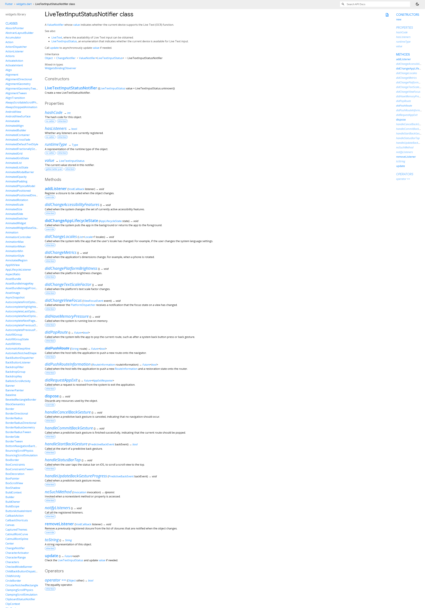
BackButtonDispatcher (19, 358)
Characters (12, 562)
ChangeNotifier (66, 58)
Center (9, 543)
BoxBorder (12, 460)
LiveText (56, 37)
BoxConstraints (15, 465)
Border (9, 409)
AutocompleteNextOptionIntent (25, 316)
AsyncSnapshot (15, 297)
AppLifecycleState (111, 221)
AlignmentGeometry (18, 84)
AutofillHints (13, 344)
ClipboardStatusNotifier (20, 599)
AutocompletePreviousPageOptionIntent (30, 330)
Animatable (12, 121)
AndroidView (13, 112)
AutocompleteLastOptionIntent (24, 311)
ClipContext (12, 604)
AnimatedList (13, 163)
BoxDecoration (14, 474)
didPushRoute (57, 348)
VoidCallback (76, 189)
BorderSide (12, 437)
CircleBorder (13, 581)
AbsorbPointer (14, 28)
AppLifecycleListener (18, 270)
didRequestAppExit (61, 380)
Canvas (9, 525)
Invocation (79, 492)
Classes (11, 24)
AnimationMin (14, 251)
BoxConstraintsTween (19, 469)
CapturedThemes (16, 530)
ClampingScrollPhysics (19, 590)
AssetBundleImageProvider (22, 288)
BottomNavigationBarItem (22, 446)
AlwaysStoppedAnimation (21, 107)
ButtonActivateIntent (18, 511)
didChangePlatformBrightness (71, 268)
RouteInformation (103, 364)
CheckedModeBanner (18, 567)
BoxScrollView (14, 483)
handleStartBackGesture (66, 444)
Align (8, 70)
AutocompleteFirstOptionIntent (25, 302)
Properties (404, 28)
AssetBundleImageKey (19, 284)
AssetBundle (13, 279)
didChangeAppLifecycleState (71, 220)
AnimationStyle (14, 256)
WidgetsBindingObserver (60, 68)
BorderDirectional (16, 414)
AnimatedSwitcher (16, 219)
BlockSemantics (15, 404)
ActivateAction (14, 61)
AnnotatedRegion (16, 260)
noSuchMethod (58, 491)
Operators (404, 174)
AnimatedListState (16, 167)
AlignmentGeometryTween (22, 89)
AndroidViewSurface (18, 116)
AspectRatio (12, 274)
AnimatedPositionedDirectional (24, 195)
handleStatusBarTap (63, 459)
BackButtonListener (18, 362)
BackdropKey (13, 376)
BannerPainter (14, 390)
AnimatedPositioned (18, 191)
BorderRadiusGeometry (20, 427)
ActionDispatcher (16, 47)
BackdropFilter (14, 367)
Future (78, 332)
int (69, 113)
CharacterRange (15, 557)
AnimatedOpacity (16, 177)
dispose (52, 396)
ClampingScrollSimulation (21, 595)
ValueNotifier (55, 25)
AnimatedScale (14, 205)
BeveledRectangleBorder (20, 400)
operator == (55, 580)
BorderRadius (14, 418)
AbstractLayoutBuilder (19, 33)
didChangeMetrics (60, 252)
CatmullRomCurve (16, 534)
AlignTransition (15, 98)
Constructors (407, 15)
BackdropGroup (15, 372)
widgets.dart (24, 4)
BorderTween (14, 441)
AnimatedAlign (14, 126)
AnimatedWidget (15, 223)
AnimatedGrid (13, 154)
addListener (56, 188)
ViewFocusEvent (93, 301)
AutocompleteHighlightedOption (25, 307)
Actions (10, 56)
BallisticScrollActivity (18, 381)
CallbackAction (14, 516)
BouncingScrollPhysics (19, 451)
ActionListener (14, 51)
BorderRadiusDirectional (20, 423)
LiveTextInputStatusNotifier (71, 88)
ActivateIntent (14, 65)
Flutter (9, 4)
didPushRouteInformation (68, 364)
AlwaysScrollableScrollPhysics (23, 102)
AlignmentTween (16, 93)
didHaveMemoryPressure (67, 316)
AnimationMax (14, 242)
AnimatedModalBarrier (19, 172)
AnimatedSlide (14, 214)
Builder (9, 497)
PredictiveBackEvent (101, 444)
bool (74, 129)
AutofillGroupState (17, 339)
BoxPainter (12, 478)
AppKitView (12, 265)
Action (9, 42)
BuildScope (12, 506)
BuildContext (13, 492)
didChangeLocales (61, 236)
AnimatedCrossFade (17, 140)
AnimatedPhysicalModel (20, 186)
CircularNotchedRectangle (21, 585)
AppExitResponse (103, 380)
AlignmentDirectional (18, 79)
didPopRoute (56, 332)
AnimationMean (15, 246)
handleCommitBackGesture (69, 428)
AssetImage (12, 293)
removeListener (59, 523)
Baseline (10, 395)
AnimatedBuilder (15, 130)
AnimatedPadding (16, 181)
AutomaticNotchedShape (21, 353)
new (398, 19)
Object (49, 58)
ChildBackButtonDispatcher (22, 571)
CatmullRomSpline (16, 539)
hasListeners (56, 128)
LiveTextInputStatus (64, 41)
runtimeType (56, 144)
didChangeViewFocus (63, 300)
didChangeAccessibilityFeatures (72, 204)
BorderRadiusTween (18, 432)
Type (75, 145)
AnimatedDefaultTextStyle (21, 144)
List (81, 237)
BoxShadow (12, 488)
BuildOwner (12, 502)
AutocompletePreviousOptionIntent (27, 325)
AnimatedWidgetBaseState (22, 228)
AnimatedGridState (17, 158)
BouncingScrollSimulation (21, 455)
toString (52, 539)
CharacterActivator (17, 553)
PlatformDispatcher (83, 305)
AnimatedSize (13, 209)
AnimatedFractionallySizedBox (24, 149)
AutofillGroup (13, 335)
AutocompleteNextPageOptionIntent (28, 321)
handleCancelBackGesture (68, 412)
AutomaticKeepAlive (17, 349)
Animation (11, 232)
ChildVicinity (12, 576)
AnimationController (18, 237)
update (54, 48)
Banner (10, 386)
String (75, 349)
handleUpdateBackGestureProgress (76, 476)
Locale (88, 237)
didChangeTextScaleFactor (68, 284)
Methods (403, 54)
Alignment (11, 75)
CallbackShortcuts (16, 520)
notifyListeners (57, 507)
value (76, 25)
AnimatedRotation (16, 200)
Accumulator (13, 37)
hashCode (53, 112)
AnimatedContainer (17, 135)
